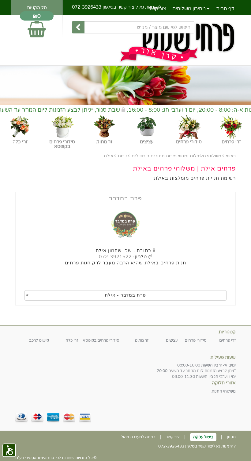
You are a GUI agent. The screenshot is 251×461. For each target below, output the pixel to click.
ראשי (231, 156)
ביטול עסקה (203, 437)
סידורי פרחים (196, 340)
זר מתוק (141, 340)
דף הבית (225, 9)
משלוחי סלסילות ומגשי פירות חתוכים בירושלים (176, 156)
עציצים (172, 340)
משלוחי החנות (224, 391)
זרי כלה (72, 340)
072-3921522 (115, 256)
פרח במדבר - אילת (125, 295)
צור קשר (173, 437)
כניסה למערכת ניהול (138, 437)
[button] (9, 450)
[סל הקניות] (37, 26)
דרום (122, 156)
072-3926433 (86, 7)
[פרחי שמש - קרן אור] (125, 41)
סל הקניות (37, 7)
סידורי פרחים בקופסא (101, 340)
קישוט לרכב (39, 340)
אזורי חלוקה (224, 383)
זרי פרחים (227, 340)
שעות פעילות (223, 357)
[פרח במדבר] (125, 224)
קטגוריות (227, 332)
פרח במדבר (125, 198)
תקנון (231, 437)
